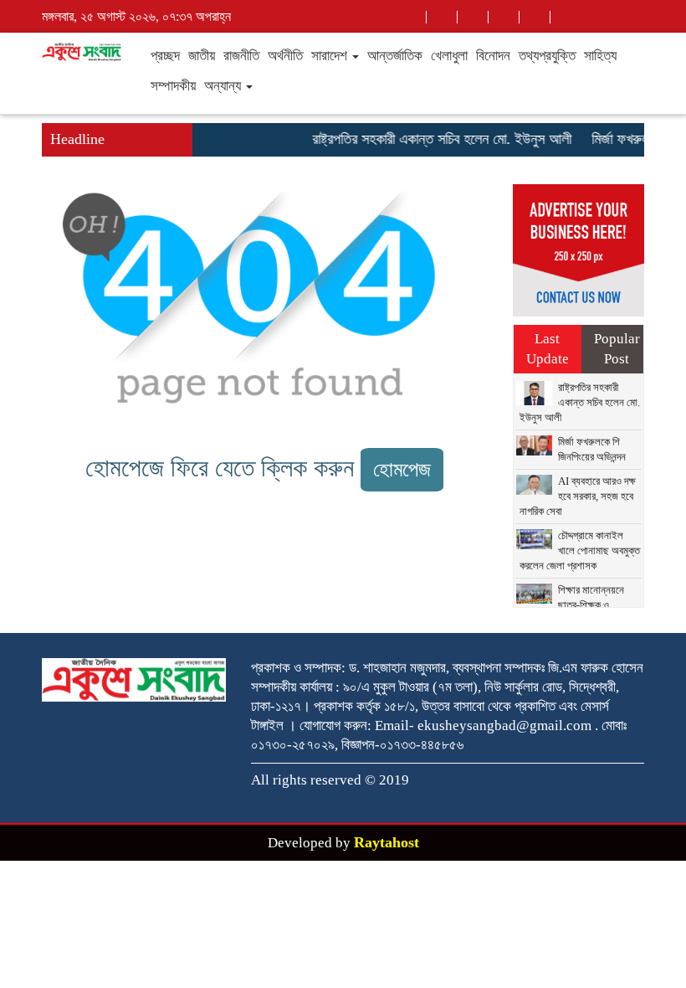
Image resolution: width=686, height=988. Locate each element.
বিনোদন (493, 56)
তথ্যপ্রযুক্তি (547, 56)
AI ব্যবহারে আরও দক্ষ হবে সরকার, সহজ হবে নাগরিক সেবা (578, 496)
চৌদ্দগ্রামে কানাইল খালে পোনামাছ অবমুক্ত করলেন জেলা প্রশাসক (580, 550)
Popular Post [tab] (617, 349)
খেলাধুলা (449, 56)
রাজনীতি (241, 56)
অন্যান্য (224, 86)
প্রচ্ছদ (165, 56)
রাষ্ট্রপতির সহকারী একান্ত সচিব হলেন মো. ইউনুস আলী (436, 139)
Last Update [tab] (547, 349)
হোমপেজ (402, 469)
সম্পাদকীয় (173, 86)
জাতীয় (201, 56)
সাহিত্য (600, 56)
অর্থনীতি (285, 56)
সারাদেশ (331, 56)
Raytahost (386, 842)
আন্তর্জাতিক (394, 56)
